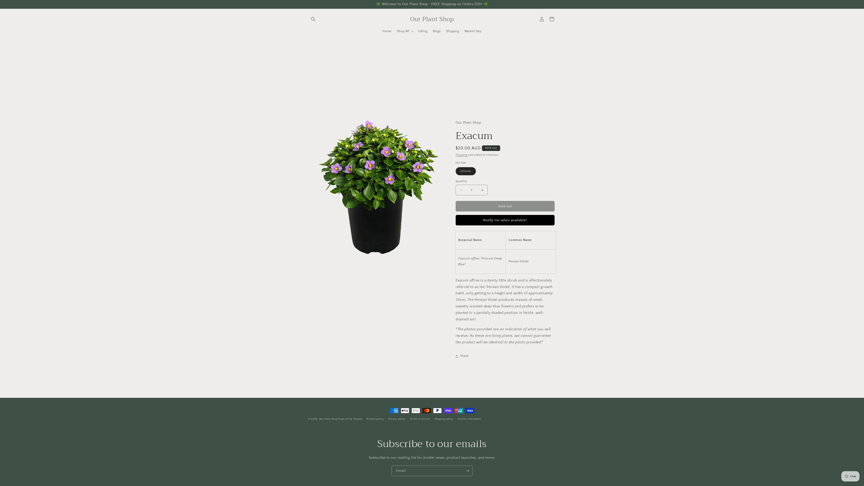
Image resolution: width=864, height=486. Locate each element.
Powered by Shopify (350, 419)
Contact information (469, 419)
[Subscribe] (467, 471)
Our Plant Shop (328, 419)
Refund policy (375, 419)
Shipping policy (444, 419)
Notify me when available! (505, 220)
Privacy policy (396, 419)
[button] (313, 19)
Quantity (461, 181)
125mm (468, 172)
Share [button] (464, 356)
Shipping (462, 154)
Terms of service (420, 419)
